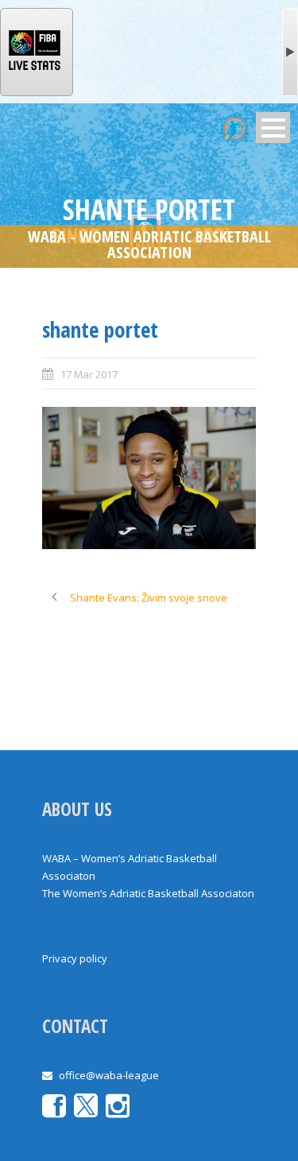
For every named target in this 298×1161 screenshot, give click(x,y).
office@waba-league (109, 1075)
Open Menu (273, 127)
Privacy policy (74, 958)
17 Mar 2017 (89, 374)
